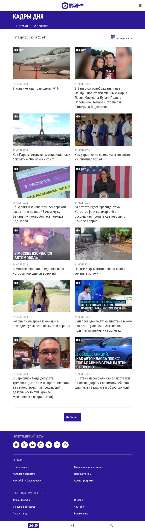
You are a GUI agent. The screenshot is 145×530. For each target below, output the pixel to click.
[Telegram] (72, 525)
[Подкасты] (65, 445)
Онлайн (78, 500)
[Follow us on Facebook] (16, 445)
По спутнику (20, 513)
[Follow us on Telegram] (48, 445)
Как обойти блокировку (27, 480)
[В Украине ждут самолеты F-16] (41, 63)
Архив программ (84, 480)
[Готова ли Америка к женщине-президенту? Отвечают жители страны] (41, 296)
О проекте (41, 26)
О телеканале (21, 467)
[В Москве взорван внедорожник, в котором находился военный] (41, 243)
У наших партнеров (24, 506)
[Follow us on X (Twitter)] (24, 445)
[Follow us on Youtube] (32, 445)
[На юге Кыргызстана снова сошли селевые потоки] (103, 243)
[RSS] (57, 445)
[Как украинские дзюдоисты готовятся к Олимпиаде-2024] (103, 129)
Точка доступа (21, 500)
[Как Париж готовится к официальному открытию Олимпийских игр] (41, 129)
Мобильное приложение (88, 467)
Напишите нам (82, 473)
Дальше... (72, 417)
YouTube (79, 506)
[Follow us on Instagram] (40, 445)
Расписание (81, 513)
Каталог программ (24, 473)
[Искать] (111, 525)
